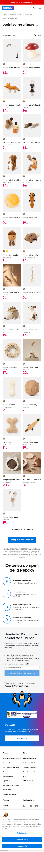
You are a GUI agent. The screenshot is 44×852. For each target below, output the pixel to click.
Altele (12, 14)
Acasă (5, 14)
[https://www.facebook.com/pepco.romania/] (24, 806)
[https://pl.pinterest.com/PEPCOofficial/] (37, 806)
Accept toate (22, 846)
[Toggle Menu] (40, 8)
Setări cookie (22, 833)
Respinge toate (22, 839)
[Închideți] (40, 812)
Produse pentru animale (24, 14)
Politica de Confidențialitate (17, 686)
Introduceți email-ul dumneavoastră (17, 664)
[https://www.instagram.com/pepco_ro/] (31, 806)
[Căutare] (34, 8)
